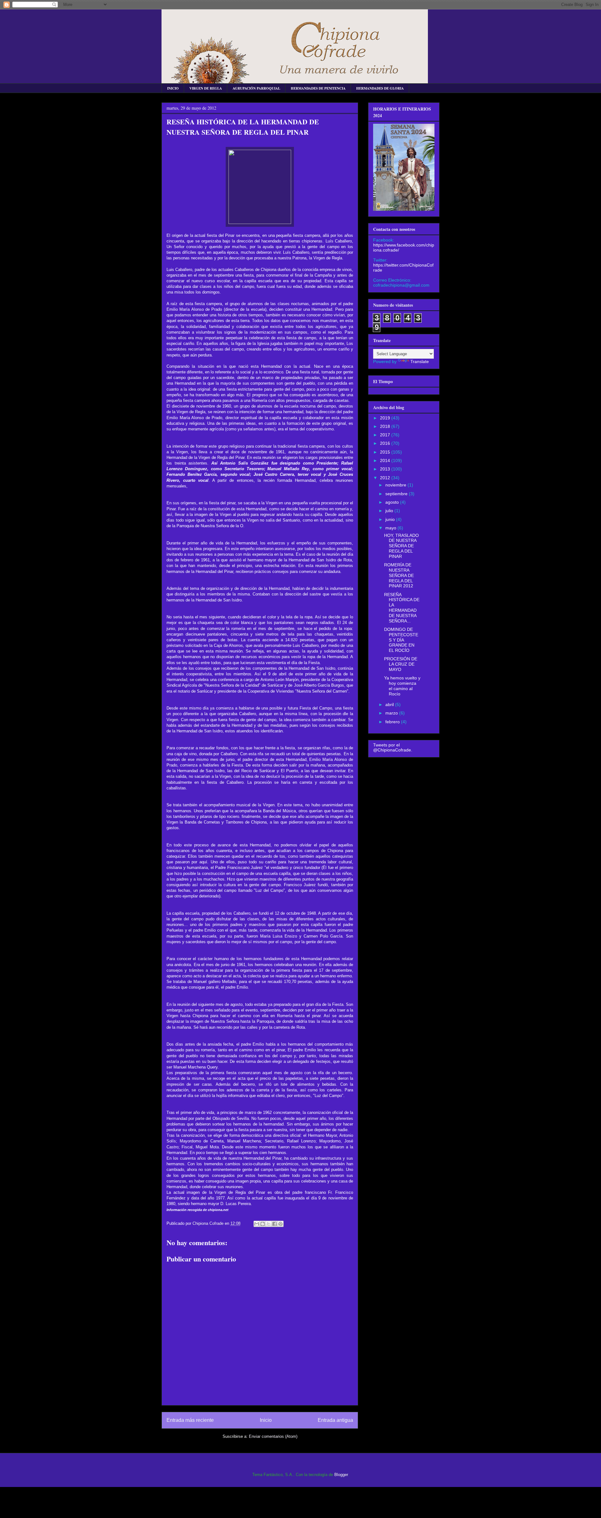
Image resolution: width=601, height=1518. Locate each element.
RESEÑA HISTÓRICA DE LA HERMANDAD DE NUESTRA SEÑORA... (401, 607)
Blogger (341, 1474)
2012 (385, 477)
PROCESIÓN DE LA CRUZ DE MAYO (400, 664)
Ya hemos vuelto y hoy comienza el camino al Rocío (402, 685)
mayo (391, 527)
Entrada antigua (335, 1420)
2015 (385, 452)
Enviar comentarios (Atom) (273, 1436)
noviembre (396, 484)
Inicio (266, 1420)
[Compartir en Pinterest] (280, 1224)
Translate (419, 361)
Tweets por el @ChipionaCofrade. (392, 747)
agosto (392, 502)
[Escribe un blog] (262, 1224)
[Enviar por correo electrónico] (257, 1224)
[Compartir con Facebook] (274, 1224)
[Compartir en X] (268, 1224)
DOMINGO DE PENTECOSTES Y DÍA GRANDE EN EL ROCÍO (401, 640)
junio (390, 519)
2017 (385, 434)
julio (389, 510)
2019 (385, 417)
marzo (392, 712)
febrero (393, 721)
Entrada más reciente (190, 1420)
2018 (385, 426)
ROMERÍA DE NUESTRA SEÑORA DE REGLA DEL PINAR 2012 (399, 575)
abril (390, 704)
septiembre (397, 493)
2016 (385, 443)
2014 (385, 460)
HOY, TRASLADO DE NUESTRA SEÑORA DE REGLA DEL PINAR (401, 546)
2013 (385, 468)
